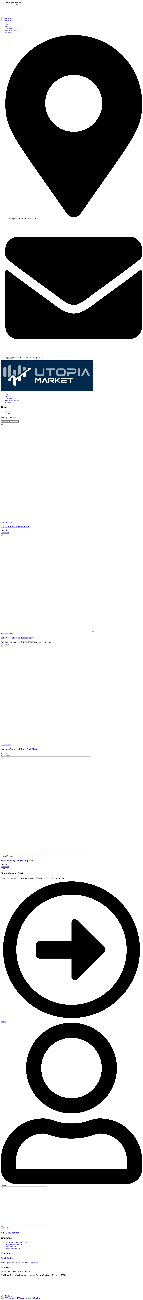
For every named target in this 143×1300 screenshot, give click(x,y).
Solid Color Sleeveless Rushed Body (17, 638)
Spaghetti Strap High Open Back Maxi (19, 749)
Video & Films (6, 745)
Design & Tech (6, 522)
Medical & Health (7, 633)
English (10, 1296)
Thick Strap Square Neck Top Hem (17, 860)
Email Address (7, 1258)
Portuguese (23, 1298)
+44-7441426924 (10, 1232)
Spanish (10, 1298)
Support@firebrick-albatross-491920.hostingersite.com (20, 1263)
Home (7, 412)
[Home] (47, 390)
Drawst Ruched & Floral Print (15, 526)
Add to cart (5, 533)
